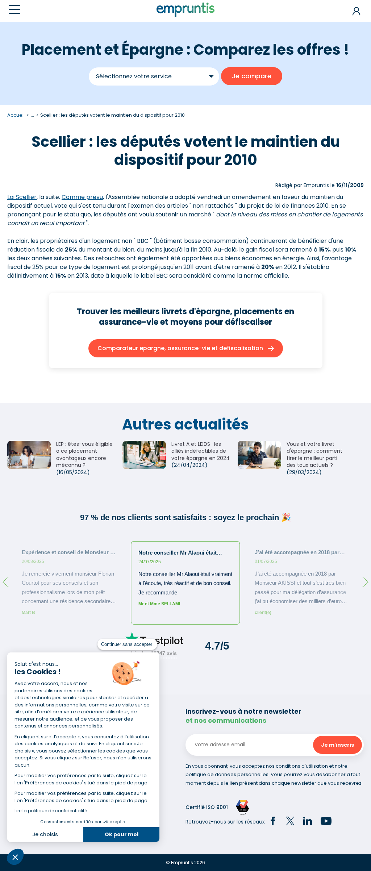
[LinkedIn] (307, 822)
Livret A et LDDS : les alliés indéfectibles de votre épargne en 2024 (200, 451)
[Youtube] (326, 822)
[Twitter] (290, 822)
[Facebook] (272, 822)
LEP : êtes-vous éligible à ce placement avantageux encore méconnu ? (84, 454)
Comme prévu (82, 197)
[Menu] (14, 9)
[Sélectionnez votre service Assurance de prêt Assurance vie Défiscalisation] (154, 76)
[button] (15, 857)
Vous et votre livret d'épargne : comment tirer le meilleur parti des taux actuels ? (314, 454)
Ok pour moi (121, 834)
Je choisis (45, 834)
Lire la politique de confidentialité (50, 811)
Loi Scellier (22, 197)
